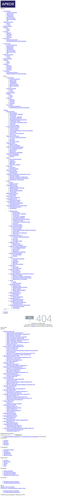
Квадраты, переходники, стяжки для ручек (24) (19, 354)
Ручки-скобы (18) (11, 351)
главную (33, 326)
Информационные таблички (14, 407)
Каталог (6, 110)
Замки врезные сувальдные (14, 335)
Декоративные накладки (10, 413)
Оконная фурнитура (9, 421)
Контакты (9, 37)
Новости (9, 33)
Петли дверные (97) (9, 377)
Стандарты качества (12, 12)
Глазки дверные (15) (9, 401)
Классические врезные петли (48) (15, 379)
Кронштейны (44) (11, 417)
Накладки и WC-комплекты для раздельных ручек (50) (21, 353)
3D (7, 20)
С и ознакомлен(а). (24, 436)
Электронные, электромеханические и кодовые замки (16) (19, 428)
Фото (8, 28)
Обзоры (6, 463)
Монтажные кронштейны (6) (14, 425)
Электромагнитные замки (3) (14, 426)
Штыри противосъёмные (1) (14, 410)
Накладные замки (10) (9, 418)
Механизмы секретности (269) (11, 356)
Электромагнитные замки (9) (11, 424)
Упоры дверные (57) (12, 409)
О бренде (6, 31)
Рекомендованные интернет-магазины (16, 41)
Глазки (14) (9, 402)
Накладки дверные (11, 414)
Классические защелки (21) (14, 369)
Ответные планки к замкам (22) (15, 345)
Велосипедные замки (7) (13, 364)
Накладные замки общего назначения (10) (17, 420)
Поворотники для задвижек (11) (15, 399)
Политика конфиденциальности (12, 483)
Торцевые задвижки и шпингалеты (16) (17, 396)
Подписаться (18, 435)
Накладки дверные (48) (10, 390)
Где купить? (7, 38)
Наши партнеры (8, 26)
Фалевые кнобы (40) (12, 376)
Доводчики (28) (11, 387)
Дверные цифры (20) (12, 406)
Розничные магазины (12, 39)
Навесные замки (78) (9, 362)
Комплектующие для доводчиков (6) (16, 388)
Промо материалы (11, 19)
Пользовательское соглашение (11, 481)
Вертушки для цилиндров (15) (14, 360)
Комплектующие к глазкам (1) (14, 403)
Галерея (6, 27)
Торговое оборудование (10, 473)
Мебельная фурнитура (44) (10, 416)
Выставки (9, 34)
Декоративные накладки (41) (14, 392)
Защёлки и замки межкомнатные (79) (13, 366)
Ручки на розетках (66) (12, 347)
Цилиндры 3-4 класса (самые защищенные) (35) (19, 357)
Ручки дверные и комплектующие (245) (14, 346)
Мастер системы (11, 18)
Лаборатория (10, 15)
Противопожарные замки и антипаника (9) (18, 339)
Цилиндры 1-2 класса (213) (14, 358)
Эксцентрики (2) (11, 411)
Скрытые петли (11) (12, 380)
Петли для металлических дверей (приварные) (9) (19, 381)
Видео (8, 23)
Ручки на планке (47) (12, 349)
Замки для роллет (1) (12, 343)
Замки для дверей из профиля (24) (15, 338)
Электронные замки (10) (13, 430)
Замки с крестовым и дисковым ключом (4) (18, 342)
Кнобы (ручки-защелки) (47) (11, 373)
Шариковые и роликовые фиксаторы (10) (17, 372)
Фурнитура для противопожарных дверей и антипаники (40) (22, 350)
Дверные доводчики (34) (10, 386)
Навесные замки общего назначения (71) (17, 365)
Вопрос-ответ (10, 13)
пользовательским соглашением (30, 436)
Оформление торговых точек (11, 475)
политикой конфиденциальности (12, 436)
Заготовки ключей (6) (12, 361)
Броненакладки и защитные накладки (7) (17, 391)
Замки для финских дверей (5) (14, 341)
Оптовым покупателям (9, 472)
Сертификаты (10, 16)
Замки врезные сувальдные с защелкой (17, 336)
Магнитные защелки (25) (13, 371)
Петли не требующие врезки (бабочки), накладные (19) (21, 384)
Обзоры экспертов (8, 22)
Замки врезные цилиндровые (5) (15, 332)
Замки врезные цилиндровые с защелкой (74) (18, 334)
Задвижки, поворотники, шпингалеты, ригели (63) (17, 394)
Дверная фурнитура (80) (10, 405)
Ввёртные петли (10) (12, 383)
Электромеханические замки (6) (15, 429)
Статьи (8, 24)
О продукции (7, 11)
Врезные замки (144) (9, 331)
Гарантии (6, 451)
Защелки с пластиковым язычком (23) (16, 368)
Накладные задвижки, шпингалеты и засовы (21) (19, 398)
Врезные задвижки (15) (13, 395)
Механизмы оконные (12, 422)
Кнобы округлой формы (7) (14, 375)
